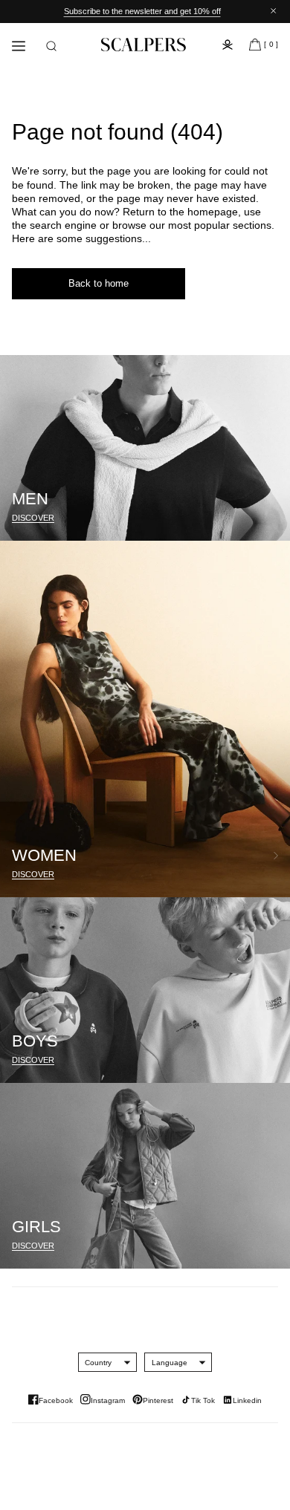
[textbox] (98, 1363)
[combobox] (98, 1362)
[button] (51, 46)
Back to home (98, 283)
